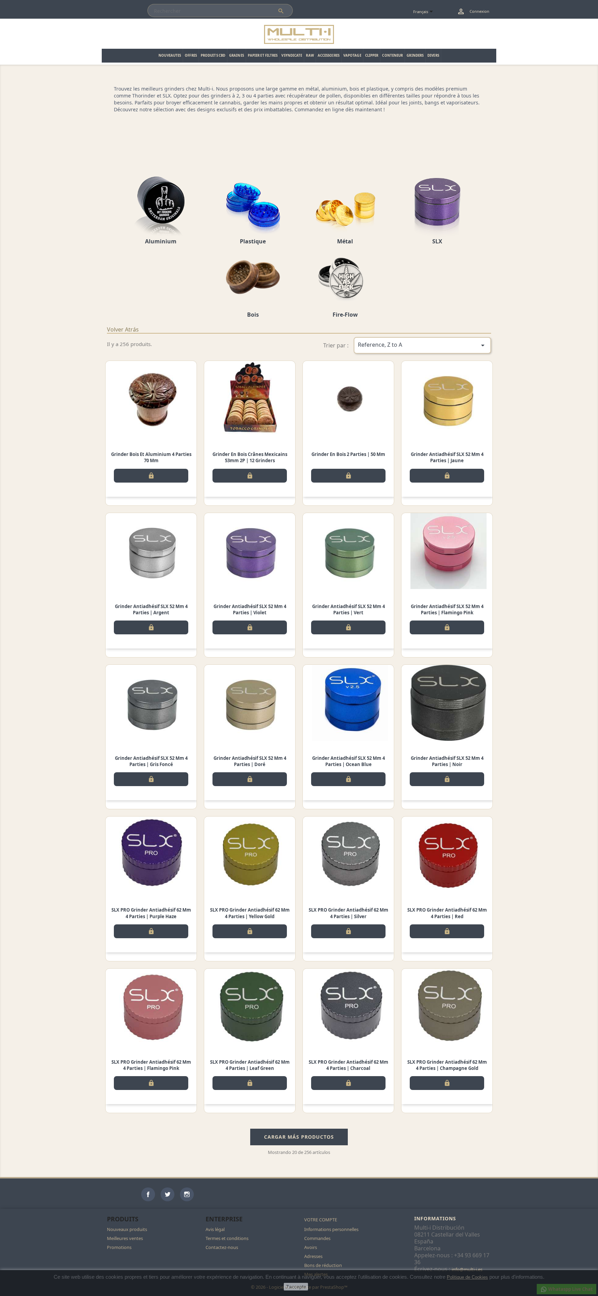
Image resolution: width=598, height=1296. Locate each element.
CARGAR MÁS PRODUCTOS (299, 1137)
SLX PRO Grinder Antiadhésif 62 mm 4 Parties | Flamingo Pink (151, 1065)
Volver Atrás (123, 329)
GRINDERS (415, 55)
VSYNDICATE (291, 55)
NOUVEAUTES (169, 55)
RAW (310, 55)
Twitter (167, 1194)
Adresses (313, 1256)
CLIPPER (372, 55)
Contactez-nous (222, 1247)
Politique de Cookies (467, 1277)
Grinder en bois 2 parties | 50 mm (348, 454)
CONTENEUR (392, 55)
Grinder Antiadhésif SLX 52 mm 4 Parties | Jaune (447, 457)
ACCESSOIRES (328, 55)
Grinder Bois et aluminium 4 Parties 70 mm (151, 457)
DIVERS (433, 55)
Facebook (148, 1194)
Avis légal (215, 1229)
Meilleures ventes (125, 1238)
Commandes (317, 1238)
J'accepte (296, 1286)
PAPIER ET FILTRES (263, 55)
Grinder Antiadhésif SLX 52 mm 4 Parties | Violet (250, 609)
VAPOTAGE (352, 55)
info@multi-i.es (467, 1269)
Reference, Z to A (422, 345)
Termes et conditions (227, 1238)
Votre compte (320, 1219)
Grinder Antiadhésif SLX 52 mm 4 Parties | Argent (151, 609)
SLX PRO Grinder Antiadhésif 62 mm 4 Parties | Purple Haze (151, 913)
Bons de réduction (323, 1265)
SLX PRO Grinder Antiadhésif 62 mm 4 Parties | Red (447, 913)
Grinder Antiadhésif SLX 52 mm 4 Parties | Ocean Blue (348, 761)
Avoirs (310, 1247)
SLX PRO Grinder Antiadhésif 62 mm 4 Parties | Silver (348, 913)
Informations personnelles (331, 1229)
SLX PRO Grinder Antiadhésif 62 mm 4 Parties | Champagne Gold (447, 1065)
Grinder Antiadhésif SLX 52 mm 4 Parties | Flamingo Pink (447, 609)
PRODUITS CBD (213, 55)
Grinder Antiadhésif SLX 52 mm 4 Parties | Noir (447, 761)
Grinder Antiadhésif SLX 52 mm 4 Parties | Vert (348, 609)
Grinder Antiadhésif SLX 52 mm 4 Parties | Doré (250, 761)
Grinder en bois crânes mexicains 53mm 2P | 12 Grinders (249, 457)
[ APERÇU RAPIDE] (151, 399)
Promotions (119, 1247)
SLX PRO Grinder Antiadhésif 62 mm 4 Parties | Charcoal (348, 1065)
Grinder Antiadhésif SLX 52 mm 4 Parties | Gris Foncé (151, 761)
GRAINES (236, 55)
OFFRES (191, 55)
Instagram (187, 1194)
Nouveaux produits (127, 1229)
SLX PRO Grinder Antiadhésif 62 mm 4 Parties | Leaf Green (250, 1065)
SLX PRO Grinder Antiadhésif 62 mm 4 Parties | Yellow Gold (250, 913)
